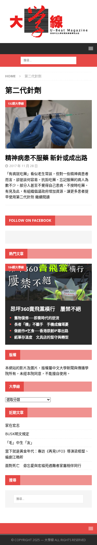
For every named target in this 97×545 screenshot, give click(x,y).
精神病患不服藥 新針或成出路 (46, 157)
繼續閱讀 (42, 196)
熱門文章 (16, 253)
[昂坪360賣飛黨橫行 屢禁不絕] (48, 297)
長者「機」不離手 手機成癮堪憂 (41, 324)
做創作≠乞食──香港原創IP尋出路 (41, 330)
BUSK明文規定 (17, 433)
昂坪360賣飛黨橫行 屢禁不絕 (45, 308)
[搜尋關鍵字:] (48, 59)
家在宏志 (12, 425)
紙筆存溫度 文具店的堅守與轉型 (41, 337)
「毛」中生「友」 (19, 442)
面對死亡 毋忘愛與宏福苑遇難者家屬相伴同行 (43, 465)
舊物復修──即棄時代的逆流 (36, 317)
